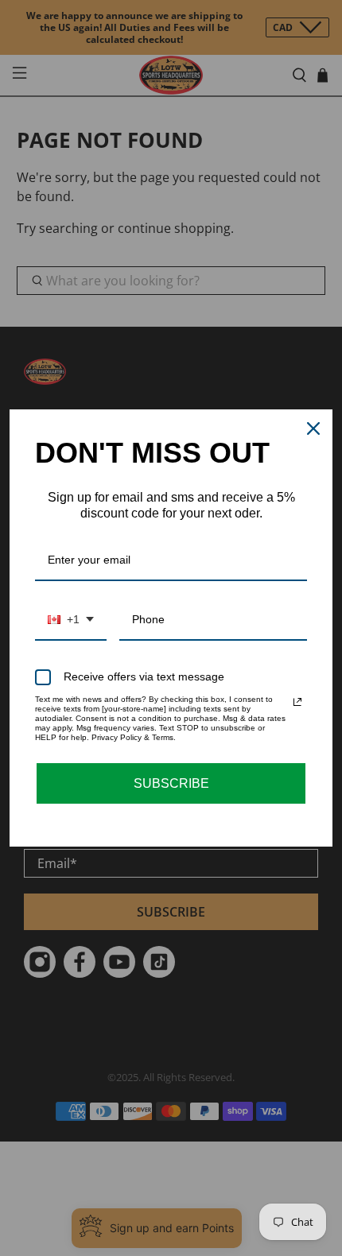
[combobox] (71, 620)
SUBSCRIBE (171, 783)
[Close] (313, 428)
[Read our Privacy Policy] (297, 701)
